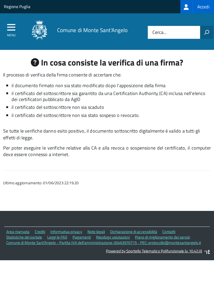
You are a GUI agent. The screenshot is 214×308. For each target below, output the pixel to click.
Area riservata (17, 232)
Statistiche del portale (24, 237)
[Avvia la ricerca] (206, 32)
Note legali (96, 232)
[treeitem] (197, 6)
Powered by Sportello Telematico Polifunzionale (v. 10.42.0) (154, 251)
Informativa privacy (66, 232)
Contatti (168, 232)
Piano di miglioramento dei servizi (162, 237)
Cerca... (159, 32)
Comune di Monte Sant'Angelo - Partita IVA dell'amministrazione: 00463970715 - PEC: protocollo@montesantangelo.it (103, 243)
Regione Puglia (17, 6)
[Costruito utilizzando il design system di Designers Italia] (207, 252)
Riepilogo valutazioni (113, 237)
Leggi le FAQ (57, 237)
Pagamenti (82, 237)
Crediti (40, 232)
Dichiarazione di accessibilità (133, 232)
